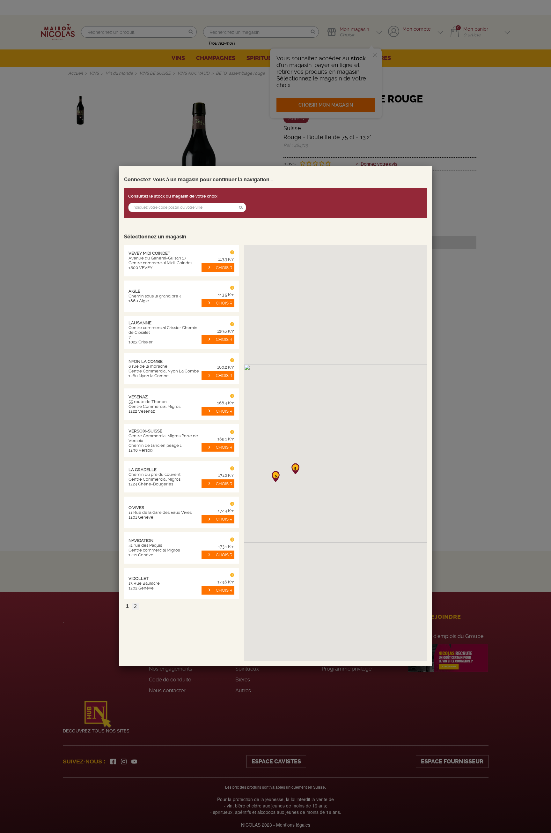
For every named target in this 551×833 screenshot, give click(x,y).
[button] (241, 207)
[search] (187, 207)
